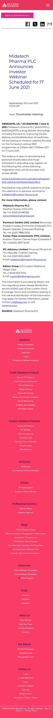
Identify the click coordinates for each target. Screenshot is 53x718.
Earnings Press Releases (25, 441)
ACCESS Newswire (25, 649)
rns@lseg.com (19, 302)
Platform (25, 599)
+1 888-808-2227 (25, 678)
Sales (25, 682)
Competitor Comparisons (26, 537)
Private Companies (25, 348)
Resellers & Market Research (26, 360)
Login (25, 674)
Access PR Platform (25, 377)
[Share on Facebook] (27, 24)
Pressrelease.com (26, 657)
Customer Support (26, 686)
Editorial (25, 690)
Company (25, 603)
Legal (25, 356)
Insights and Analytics (25, 405)
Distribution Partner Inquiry (26, 697)
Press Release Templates (25, 570)
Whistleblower (26, 449)
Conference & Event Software (25, 470)
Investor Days (26, 445)
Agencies (26, 352)
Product (25, 595)
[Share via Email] (49, 24)
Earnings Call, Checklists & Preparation (25, 545)
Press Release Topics (25, 530)
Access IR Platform (25, 426)
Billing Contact (25, 693)
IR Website (26, 430)
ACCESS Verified (25, 409)
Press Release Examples (26, 574)
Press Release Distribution (25, 381)
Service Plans (26, 508)
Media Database (25, 385)
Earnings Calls (25, 438)
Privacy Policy (31, 711)
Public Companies (26, 345)
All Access (25, 466)
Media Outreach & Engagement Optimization (26, 533)
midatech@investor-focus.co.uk (20, 194)
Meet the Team (25, 624)
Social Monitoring (25, 401)
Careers (25, 632)
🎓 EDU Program (25, 578)
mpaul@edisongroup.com (25, 276)
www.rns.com (9, 305)
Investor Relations (26, 628)
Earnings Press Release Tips (26, 549)
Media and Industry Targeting (26, 397)
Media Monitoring (25, 393)
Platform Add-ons (25, 512)
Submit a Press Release (25, 491)
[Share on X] (35, 24)
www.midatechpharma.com (18, 215)
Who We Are (25, 620)
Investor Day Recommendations (25, 553)
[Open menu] (48, 5)
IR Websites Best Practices (26, 541)
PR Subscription (26, 487)
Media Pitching (25, 389)
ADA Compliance (25, 434)
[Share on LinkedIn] (42, 24)
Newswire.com (25, 653)
